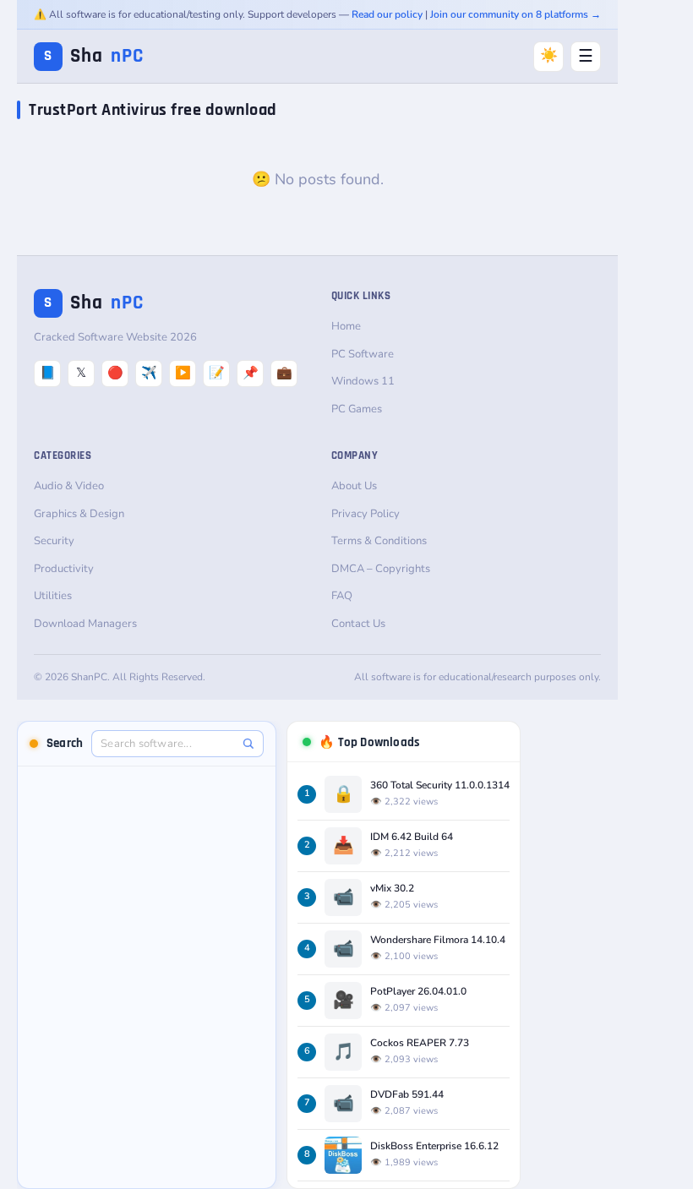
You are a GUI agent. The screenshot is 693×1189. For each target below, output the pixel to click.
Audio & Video (69, 486)
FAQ (341, 595)
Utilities (53, 595)
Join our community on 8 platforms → (515, 14)
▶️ (183, 372)
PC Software (362, 354)
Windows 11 (363, 381)
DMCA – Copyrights (380, 568)
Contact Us (358, 623)
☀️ (549, 55)
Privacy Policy (365, 513)
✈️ (149, 372)
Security (54, 540)
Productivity (64, 568)
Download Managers (85, 623)
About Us (354, 486)
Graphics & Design (79, 513)
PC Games (356, 409)
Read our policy (387, 14)
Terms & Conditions (379, 540)
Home (346, 326)
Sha (94, 56)
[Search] (248, 743)
